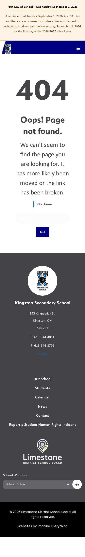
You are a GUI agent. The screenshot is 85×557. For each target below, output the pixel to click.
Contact (42, 415)
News (42, 406)
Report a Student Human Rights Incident (42, 424)
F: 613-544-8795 (42, 345)
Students (42, 388)
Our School (42, 378)
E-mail (42, 354)
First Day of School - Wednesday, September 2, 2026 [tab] (42, 6)
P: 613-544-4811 (42, 337)
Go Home (44, 204)
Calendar (42, 397)
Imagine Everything (52, 526)
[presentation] (78, 48)
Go (77, 484)
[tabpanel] (42, 23)
